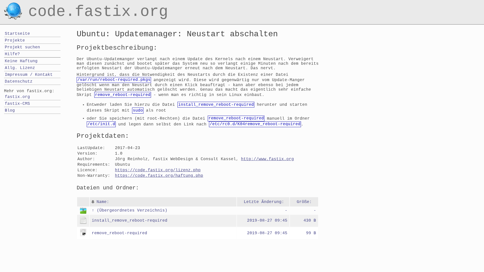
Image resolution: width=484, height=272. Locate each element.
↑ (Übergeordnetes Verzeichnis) (129, 210)
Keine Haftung (21, 61)
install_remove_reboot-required (129, 220)
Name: (103, 202)
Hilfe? (12, 54)
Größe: (304, 202)
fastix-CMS (17, 103)
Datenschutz (19, 81)
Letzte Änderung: (264, 202)
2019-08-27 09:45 (267, 220)
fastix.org (17, 97)
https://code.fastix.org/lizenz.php (158, 170)
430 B (310, 220)
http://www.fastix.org (267, 159)
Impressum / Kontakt (29, 75)
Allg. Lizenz (20, 68)
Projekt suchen (22, 47)
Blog (10, 110)
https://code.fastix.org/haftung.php (159, 176)
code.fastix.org (98, 6)
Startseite (17, 33)
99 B (311, 233)
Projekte (15, 40)
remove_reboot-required (119, 233)
